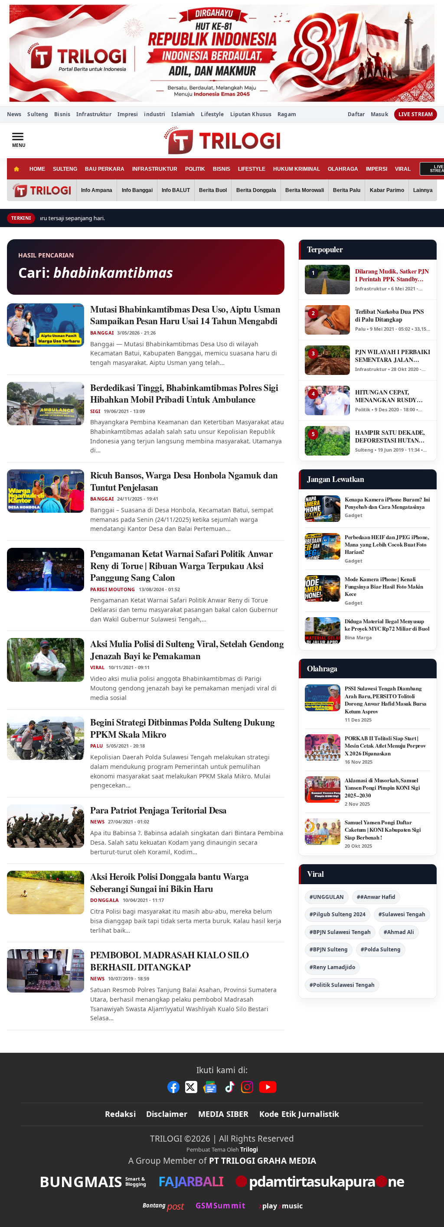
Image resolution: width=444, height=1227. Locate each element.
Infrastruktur (93, 114)
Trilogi (249, 1149)
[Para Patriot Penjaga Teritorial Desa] (45, 826)
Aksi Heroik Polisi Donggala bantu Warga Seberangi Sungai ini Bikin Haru (169, 882)
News (14, 114)
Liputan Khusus (251, 114)
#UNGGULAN (327, 897)
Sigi (95, 411)
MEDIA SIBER (223, 1114)
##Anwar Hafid (376, 897)
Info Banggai (137, 190)
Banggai (102, 333)
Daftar (356, 114)
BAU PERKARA (104, 169)
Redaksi (120, 1114)
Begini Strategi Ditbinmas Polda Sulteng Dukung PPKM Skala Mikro (182, 728)
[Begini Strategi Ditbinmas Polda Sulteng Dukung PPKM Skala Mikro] (45, 738)
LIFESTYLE (251, 169)
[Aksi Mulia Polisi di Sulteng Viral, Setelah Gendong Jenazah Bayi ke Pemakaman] (45, 659)
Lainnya (423, 190)
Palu (96, 746)
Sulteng (37, 114)
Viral (97, 667)
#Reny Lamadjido (332, 967)
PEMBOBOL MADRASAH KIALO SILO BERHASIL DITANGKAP (169, 960)
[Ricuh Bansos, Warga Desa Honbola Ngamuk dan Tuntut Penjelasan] (45, 491)
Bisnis (62, 114)
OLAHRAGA (343, 169)
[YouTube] (268, 1087)
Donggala (104, 900)
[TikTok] (229, 1087)
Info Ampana (96, 190)
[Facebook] (173, 1087)
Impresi (128, 114)
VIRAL (403, 169)
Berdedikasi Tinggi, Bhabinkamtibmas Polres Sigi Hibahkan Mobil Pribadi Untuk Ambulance (184, 393)
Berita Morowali (304, 190)
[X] (191, 1087)
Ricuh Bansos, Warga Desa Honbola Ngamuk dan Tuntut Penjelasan (184, 481)
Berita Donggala (256, 190)
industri (154, 114)
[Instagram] (247, 1087)
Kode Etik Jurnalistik (299, 1114)
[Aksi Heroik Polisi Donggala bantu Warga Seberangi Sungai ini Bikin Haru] (45, 892)
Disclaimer (167, 1114)
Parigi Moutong (112, 589)
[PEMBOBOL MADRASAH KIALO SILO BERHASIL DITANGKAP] (45, 971)
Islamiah (183, 114)
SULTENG (65, 169)
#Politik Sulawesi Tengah (342, 985)
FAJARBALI (190, 1181)
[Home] (16, 168)
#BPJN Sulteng (329, 949)
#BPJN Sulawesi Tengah (340, 932)
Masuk (379, 114)
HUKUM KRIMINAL (296, 169)
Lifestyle (212, 114)
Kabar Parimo (387, 190)
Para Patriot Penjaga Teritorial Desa (158, 810)
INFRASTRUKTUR (154, 169)
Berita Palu (346, 190)
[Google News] (210, 1087)
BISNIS (221, 169)
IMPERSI (376, 169)
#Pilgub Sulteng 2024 (338, 914)
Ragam (287, 114)
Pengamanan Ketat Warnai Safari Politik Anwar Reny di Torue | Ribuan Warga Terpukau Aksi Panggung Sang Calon (181, 565)
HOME (37, 169)
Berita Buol (213, 190)
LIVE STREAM (415, 114)
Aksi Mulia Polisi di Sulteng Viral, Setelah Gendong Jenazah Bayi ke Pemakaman (187, 649)
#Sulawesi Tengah (402, 914)
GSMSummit (220, 1205)
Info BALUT (176, 190)
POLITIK (195, 169)
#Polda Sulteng (381, 949)
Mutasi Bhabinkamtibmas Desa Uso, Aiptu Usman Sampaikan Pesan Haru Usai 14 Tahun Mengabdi (185, 315)
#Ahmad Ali (399, 932)
